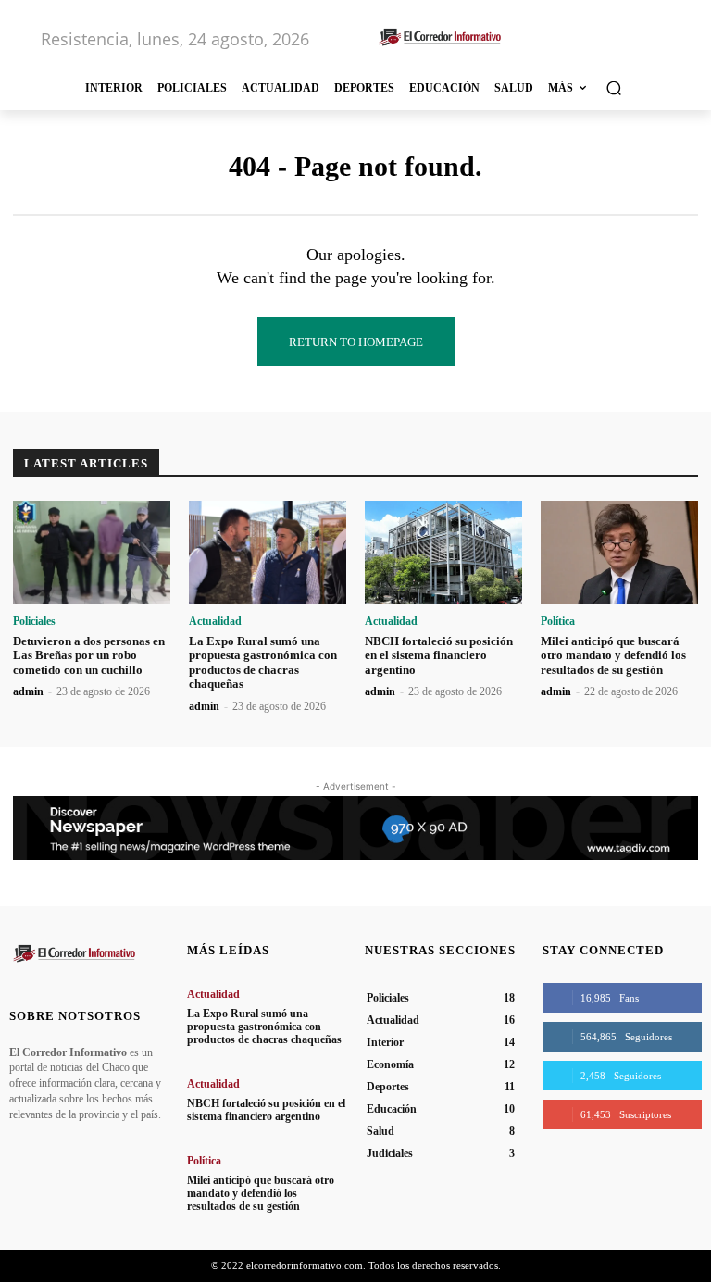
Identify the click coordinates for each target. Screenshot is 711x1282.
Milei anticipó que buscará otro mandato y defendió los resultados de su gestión (613, 655)
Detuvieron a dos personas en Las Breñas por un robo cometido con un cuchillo (89, 655)
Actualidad (215, 621)
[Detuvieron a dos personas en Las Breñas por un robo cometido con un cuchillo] (91, 552)
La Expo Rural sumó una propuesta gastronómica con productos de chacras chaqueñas (263, 662)
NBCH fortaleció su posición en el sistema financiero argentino (439, 655)
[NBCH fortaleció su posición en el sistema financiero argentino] (443, 552)
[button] (613, 87)
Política (558, 621)
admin (28, 691)
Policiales (34, 621)
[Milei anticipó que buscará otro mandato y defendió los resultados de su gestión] (619, 552)
